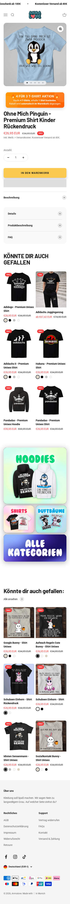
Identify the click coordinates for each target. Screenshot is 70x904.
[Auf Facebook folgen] (6, 856)
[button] (35, 183)
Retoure (8, 845)
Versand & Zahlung (49, 838)
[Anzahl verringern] (8, 157)
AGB (6, 820)
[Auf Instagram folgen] (15, 856)
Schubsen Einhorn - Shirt (50, 699)
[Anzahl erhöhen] (23, 157)
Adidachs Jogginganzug (49, 312)
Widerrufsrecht (12, 838)
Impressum (10, 832)
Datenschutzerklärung (16, 826)
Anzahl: (8, 150)
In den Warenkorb (35, 172)
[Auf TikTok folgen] (24, 856)
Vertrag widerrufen (49, 820)
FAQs (42, 826)
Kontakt (43, 832)
